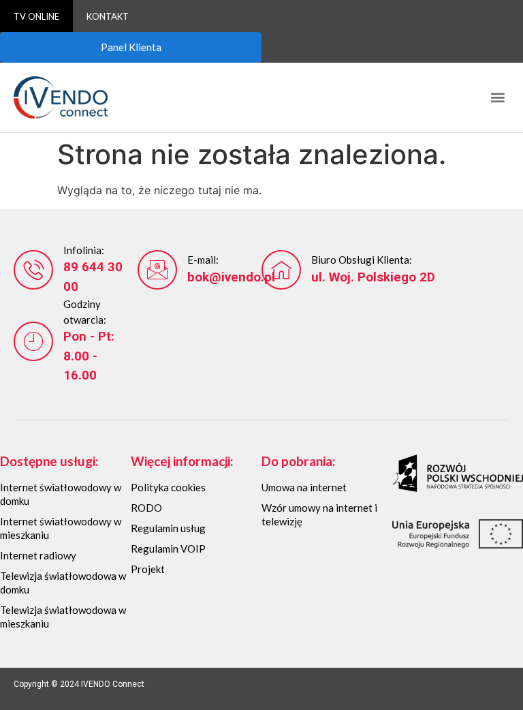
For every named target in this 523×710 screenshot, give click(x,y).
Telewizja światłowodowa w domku (63, 583)
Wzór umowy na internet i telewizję (319, 514)
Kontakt (107, 16)
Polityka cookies (168, 487)
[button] (498, 98)
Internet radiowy (38, 555)
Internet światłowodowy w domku (60, 494)
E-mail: (203, 259)
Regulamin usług (168, 528)
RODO (146, 507)
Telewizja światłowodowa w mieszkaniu (63, 617)
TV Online (36, 16)
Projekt (148, 569)
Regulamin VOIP (168, 548)
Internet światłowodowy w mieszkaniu (60, 528)
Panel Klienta (131, 47)
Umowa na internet (304, 487)
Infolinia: (83, 250)
